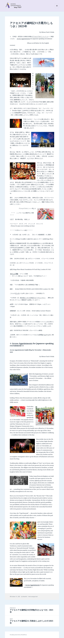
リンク (17, 293)
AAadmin (25, 596)
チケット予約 (14, 274)
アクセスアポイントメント (40, 36)
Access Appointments (23, 39)
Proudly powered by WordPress (18, 634)
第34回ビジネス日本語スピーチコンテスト (33, 298)
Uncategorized (34, 596)
